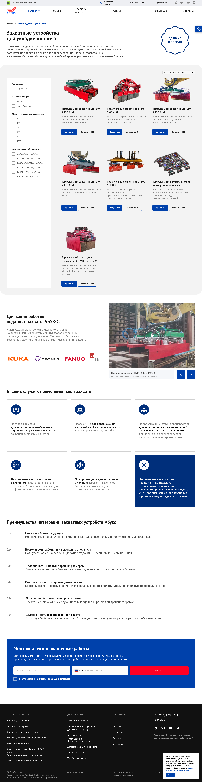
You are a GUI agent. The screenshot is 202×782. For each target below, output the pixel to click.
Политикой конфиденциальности (53, 679)
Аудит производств (77, 720)
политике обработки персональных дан (180, 769)
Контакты (118, 744)
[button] (112, 3)
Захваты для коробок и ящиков (23, 732)
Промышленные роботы (79, 741)
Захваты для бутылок (18, 743)
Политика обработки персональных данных (123, 773)
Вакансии (118, 738)
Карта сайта (160, 772)
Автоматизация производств (82, 746)
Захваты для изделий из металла (24, 760)
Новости (117, 726)
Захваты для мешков (18, 720)
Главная (10, 23)
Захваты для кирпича (18, 726)
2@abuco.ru (162, 720)
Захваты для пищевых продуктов (24, 754)
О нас (116, 720)
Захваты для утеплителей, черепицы (26, 737)
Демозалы (118, 732)
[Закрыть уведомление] (197, 755)
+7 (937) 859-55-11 (167, 715)
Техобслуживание (76, 758)
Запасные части (75, 752)
